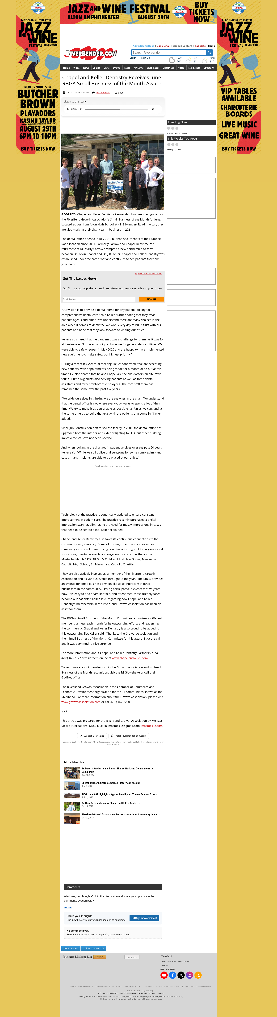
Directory (209, 67)
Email (134, 957)
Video (76, 67)
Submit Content (182, 45)
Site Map (159, 986)
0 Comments (103, 92)
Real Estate (194, 67)
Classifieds (168, 67)
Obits (106, 67)
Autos (181, 67)
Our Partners (117, 986)
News (86, 67)
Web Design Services (133, 986)
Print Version (71, 948)
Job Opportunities (101, 986)
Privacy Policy (189, 986)
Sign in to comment (146, 918)
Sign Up (145, 57)
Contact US (148, 986)
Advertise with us (143, 45)
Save (120, 92)
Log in (133, 57)
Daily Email (163, 45)
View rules (68, 907)
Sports (96, 67)
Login (128, 957)
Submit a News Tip (93, 948)
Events (116, 67)
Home (66, 67)
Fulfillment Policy (204, 986)
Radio (211, 45)
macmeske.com (152, 726)
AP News (138, 67)
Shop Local (153, 67)
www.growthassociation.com (81, 702)
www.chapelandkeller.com (130, 658)
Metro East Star (133, 990)
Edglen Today (147, 990)
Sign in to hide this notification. (148, 273)
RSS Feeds (169, 986)
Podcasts (200, 45)
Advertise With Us (84, 986)
